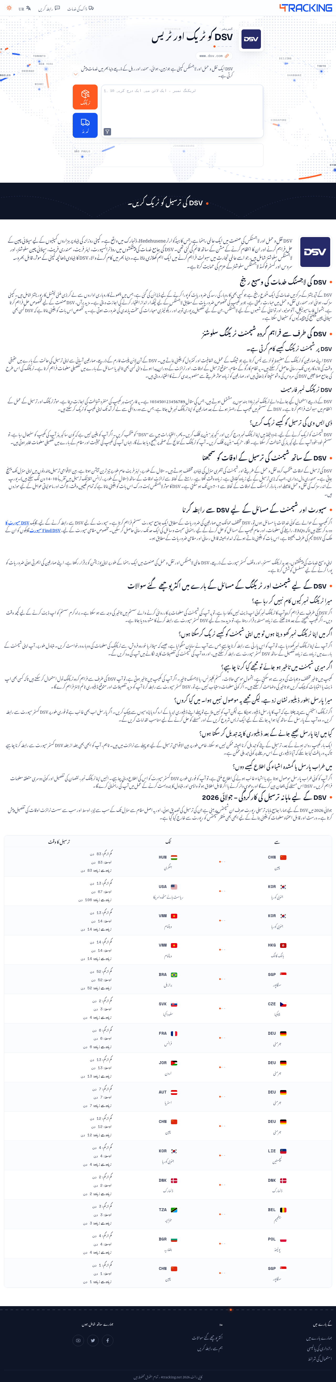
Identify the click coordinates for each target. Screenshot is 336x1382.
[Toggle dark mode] (9, 8)
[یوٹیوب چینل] (78, 1340)
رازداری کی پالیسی (319, 1347)
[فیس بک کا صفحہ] (107, 1340)
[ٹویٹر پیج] (93, 1340)
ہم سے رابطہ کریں (210, 1347)
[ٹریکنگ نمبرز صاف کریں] (107, 131)
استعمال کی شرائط (320, 1358)
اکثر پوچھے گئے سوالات (207, 1337)
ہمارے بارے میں (319, 1337)
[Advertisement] (168, 155)
